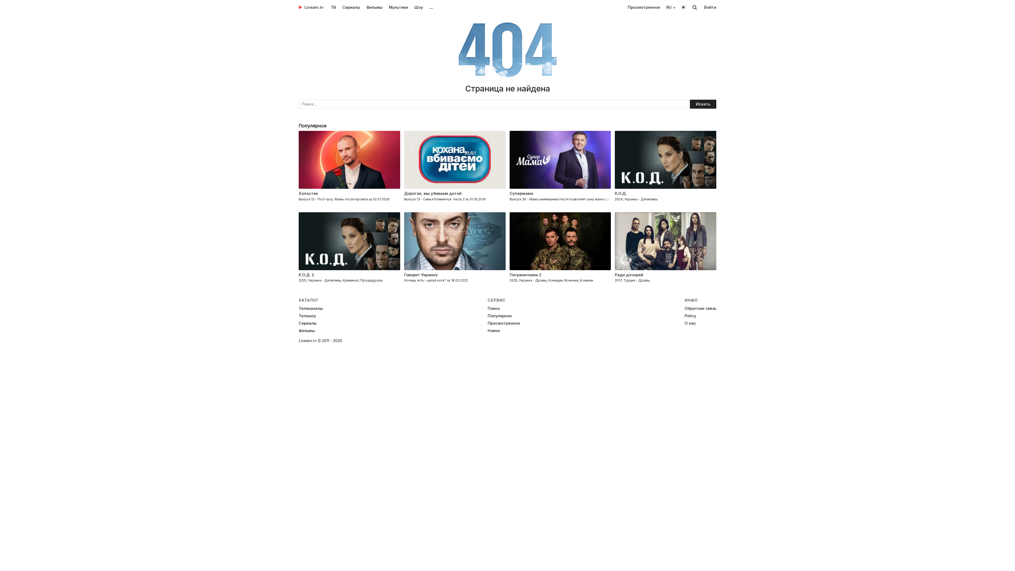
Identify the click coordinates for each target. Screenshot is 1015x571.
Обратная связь (700, 308)
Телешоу (307, 316)
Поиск (494, 308)
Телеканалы (311, 308)
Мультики (398, 7)
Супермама (521, 193)
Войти (710, 7)
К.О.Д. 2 (306, 274)
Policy (690, 316)
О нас (690, 323)
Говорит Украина (420, 274)
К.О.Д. (621, 193)
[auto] (683, 7)
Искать (703, 104)
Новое (494, 330)
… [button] (431, 7)
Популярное (500, 316)
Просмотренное (644, 7)
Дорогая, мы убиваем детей (433, 193)
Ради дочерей (629, 274)
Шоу (418, 7)
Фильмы (374, 7)
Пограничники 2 (525, 274)
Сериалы (351, 7)
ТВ (333, 7)
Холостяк (308, 193)
